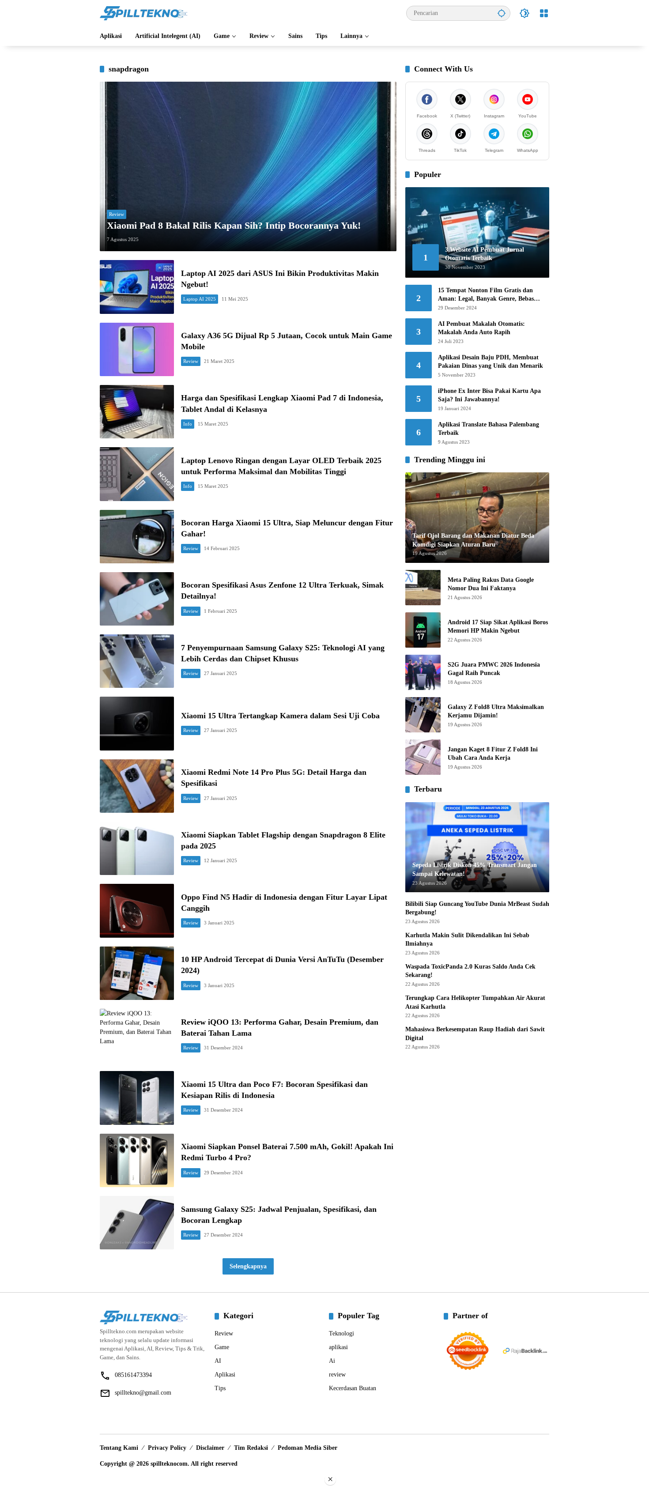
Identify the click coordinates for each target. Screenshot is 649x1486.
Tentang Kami (119, 1448)
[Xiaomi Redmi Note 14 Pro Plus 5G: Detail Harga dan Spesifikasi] (137, 786)
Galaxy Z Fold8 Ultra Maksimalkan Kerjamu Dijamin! (496, 711)
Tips (220, 1388)
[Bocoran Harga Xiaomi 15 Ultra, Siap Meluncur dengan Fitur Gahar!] (137, 536)
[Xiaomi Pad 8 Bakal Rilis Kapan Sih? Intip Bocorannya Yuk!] (248, 166)
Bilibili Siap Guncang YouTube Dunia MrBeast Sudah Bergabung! (477, 908)
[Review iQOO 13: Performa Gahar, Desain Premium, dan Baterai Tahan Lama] (137, 1035)
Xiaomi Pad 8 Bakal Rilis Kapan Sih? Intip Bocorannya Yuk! (234, 225)
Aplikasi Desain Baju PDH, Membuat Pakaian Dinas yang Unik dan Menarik (490, 362)
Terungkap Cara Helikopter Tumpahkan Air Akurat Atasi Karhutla (475, 1002)
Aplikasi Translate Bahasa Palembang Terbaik (488, 429)
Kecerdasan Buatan (352, 1388)
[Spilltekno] (144, 12)
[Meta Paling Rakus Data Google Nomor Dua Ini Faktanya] (423, 587)
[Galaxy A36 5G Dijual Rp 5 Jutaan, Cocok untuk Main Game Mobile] (137, 349)
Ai (332, 1361)
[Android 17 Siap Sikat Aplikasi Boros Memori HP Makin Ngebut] (423, 630)
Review (116, 214)
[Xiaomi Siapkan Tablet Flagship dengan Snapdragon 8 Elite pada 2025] (137, 848)
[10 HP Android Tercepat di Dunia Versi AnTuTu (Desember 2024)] (137, 973)
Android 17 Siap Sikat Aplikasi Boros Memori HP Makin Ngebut (498, 626)
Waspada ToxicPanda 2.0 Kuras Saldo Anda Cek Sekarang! (470, 971)
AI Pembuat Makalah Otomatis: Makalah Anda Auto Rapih (481, 328)
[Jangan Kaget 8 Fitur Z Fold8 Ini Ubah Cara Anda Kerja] (423, 757)
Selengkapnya (248, 1266)
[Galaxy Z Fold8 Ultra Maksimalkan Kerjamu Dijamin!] (423, 714)
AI (218, 1361)
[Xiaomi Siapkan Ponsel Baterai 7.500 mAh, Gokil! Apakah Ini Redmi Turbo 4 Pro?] (137, 1160)
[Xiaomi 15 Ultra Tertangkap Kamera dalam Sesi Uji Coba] (137, 723)
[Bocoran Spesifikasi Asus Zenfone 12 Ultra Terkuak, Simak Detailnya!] (137, 599)
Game (222, 1347)
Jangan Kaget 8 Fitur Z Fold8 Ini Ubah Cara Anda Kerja (493, 754)
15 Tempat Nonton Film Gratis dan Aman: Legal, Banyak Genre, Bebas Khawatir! (486, 295)
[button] (501, 13)
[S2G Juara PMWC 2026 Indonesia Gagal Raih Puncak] (423, 672)
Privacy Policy (167, 1448)
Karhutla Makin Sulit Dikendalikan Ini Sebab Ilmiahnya (467, 939)
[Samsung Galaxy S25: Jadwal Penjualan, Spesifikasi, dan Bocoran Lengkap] (137, 1222)
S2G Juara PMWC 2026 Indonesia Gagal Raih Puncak (494, 669)
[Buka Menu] (544, 13)
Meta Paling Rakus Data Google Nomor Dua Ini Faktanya (491, 584)
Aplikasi (225, 1374)
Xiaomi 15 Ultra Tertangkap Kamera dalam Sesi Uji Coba (280, 715)
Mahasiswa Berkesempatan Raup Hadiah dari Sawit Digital (475, 1033)
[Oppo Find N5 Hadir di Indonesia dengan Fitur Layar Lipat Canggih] (137, 910)
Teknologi (341, 1333)
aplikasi (338, 1347)
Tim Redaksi (251, 1448)
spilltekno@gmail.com (143, 1392)
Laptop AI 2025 (199, 299)
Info (187, 423)
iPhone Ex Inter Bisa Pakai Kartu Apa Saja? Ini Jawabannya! (489, 395)
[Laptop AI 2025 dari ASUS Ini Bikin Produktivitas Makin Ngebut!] (137, 286)
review (337, 1374)
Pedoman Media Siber (307, 1448)
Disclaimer (210, 1448)
